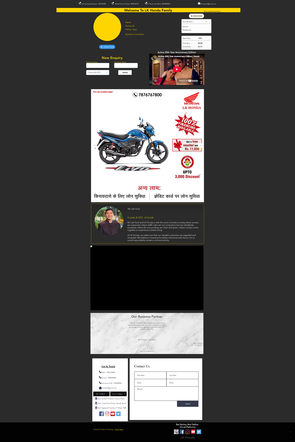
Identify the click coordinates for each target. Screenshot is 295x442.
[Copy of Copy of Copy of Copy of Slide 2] (150, 351)
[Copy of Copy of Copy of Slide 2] (148, 351)
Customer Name (120, 62)
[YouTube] (113, 414)
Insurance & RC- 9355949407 (112, 383)
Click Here (119, 429)
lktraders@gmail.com (208, 4)
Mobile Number (92, 62)
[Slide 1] (176, 82)
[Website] (176, 432)
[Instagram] (107, 414)
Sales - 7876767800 (108, 372)
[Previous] (147, 68)
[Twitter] (118, 414)
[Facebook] (101, 414)
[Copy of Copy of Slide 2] (146, 351)
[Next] (207, 68)
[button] (107, 47)
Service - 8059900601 (109, 378)
